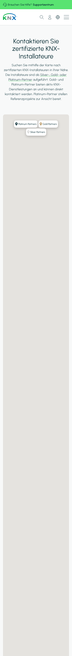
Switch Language (58, 17)
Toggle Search (42, 17)
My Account (50, 17)
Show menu (66, 17)
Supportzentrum (43, 4)
